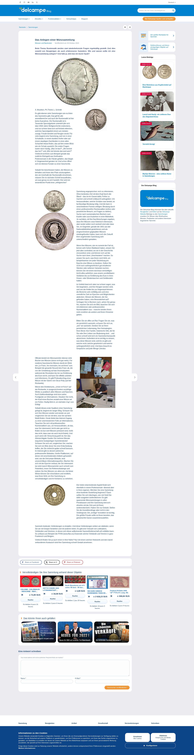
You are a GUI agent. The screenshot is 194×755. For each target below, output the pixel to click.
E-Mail (78, 678)
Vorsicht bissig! (149, 144)
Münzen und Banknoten (43, 43)
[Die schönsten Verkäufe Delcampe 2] (111, 641)
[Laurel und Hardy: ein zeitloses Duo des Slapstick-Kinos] (157, 102)
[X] (37, 2)
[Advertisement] (157, 241)
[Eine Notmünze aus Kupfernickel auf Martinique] (157, 72)
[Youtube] (28, 2)
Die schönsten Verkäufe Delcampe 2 (108, 640)
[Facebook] (20, 2)
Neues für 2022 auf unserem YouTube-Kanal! (74, 640)
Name (23, 678)
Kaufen (30, 600)
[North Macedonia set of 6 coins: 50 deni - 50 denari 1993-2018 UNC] (75, 583)
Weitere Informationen (26, 748)
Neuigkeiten (144, 212)
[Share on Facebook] (3, 266)
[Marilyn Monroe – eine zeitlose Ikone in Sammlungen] (157, 161)
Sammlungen (146, 64)
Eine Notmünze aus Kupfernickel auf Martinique (157, 86)
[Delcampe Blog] (40, 10)
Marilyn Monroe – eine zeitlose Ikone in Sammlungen (157, 175)
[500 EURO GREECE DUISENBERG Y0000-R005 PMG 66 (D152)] (97, 588)
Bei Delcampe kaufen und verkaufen (159, 19)
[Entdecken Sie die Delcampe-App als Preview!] (134, 377)
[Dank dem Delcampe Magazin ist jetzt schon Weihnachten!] (38, 641)
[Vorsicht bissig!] (157, 131)
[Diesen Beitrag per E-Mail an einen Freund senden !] (125, 27)
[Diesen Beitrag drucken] (130, 27)
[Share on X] (3, 272)
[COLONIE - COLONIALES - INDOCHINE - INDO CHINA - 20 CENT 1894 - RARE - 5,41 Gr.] (30, 586)
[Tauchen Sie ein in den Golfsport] (15, 377)
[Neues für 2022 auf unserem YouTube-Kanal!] (75, 641)
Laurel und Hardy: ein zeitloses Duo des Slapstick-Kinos (157, 115)
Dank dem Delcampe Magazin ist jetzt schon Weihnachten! (38, 639)
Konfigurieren (151, 745)
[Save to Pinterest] (3, 277)
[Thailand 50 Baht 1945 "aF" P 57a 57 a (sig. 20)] (119, 588)
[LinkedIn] (32, 2)
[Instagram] (24, 2)
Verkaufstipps (71, 19)
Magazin (84, 19)
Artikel (154, 212)
